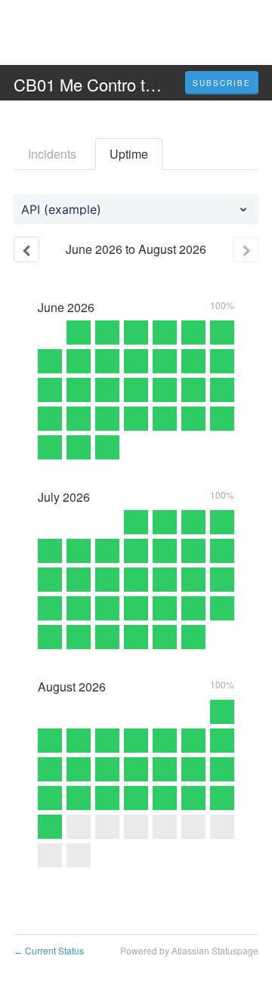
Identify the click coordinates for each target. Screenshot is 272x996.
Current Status (49, 950)
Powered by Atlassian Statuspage (189, 950)
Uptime (129, 153)
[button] (221, 83)
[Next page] (245, 249)
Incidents (52, 153)
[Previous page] (26, 249)
